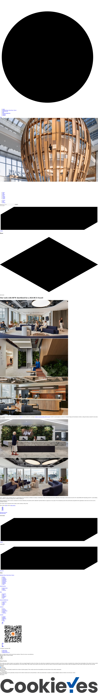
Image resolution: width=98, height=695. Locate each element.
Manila (3, 589)
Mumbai (3, 596)
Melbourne (4, 618)
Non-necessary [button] (2, 670)
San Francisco (4, 610)
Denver (3, 608)
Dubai (3, 602)
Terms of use (4, 650)
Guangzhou (4, 579)
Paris (3, 604)
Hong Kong (4, 581)
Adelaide (4, 616)
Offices (3, 194)
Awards (3, 197)
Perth (3, 619)
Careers (3, 198)
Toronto (3, 611)
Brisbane (3, 617)
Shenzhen (4, 583)
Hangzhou (4, 580)
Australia (4, 115)
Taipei (3, 584)
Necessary (3, 667)
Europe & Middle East (6, 113)
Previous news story (3, 512)
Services (3, 202)
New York (4, 609)
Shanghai (4, 582)
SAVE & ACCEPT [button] (3, 673)
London (3, 603)
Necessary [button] (2, 666)
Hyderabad (4, 595)
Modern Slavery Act (6, 652)
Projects (3, 200)
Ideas (3, 201)
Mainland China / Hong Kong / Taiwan (9, 110)
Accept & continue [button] (9, 655)
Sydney (3, 620)
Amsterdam (4, 601)
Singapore (4, 590)
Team (3, 193)
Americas (4, 114)
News (3, 195)
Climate (3, 196)
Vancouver (4, 612)
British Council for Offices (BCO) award (42, 416)
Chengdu (4, 578)
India (3, 112)
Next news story (3, 513)
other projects (12, 505)
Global (3, 109)
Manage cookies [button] (3, 655)
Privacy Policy (4, 651)
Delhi (3, 594)
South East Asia (5, 111)
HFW (21, 416)
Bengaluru (4, 593)
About (3, 192)
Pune (3, 597)
